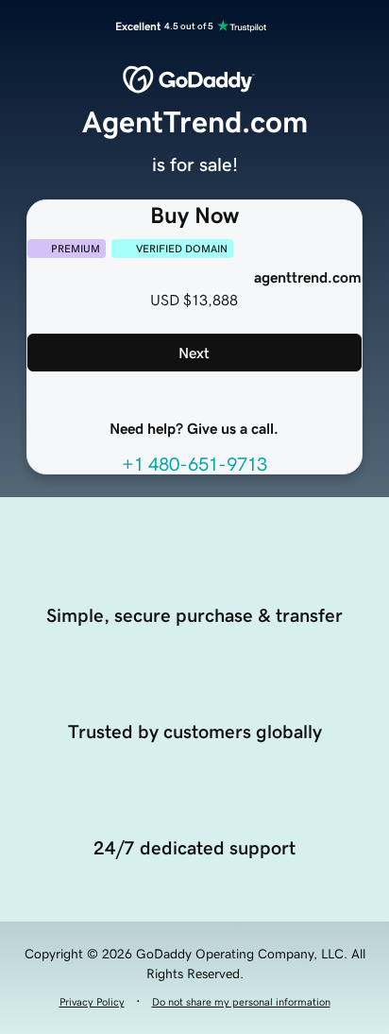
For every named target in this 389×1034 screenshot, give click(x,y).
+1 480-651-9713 (194, 464)
